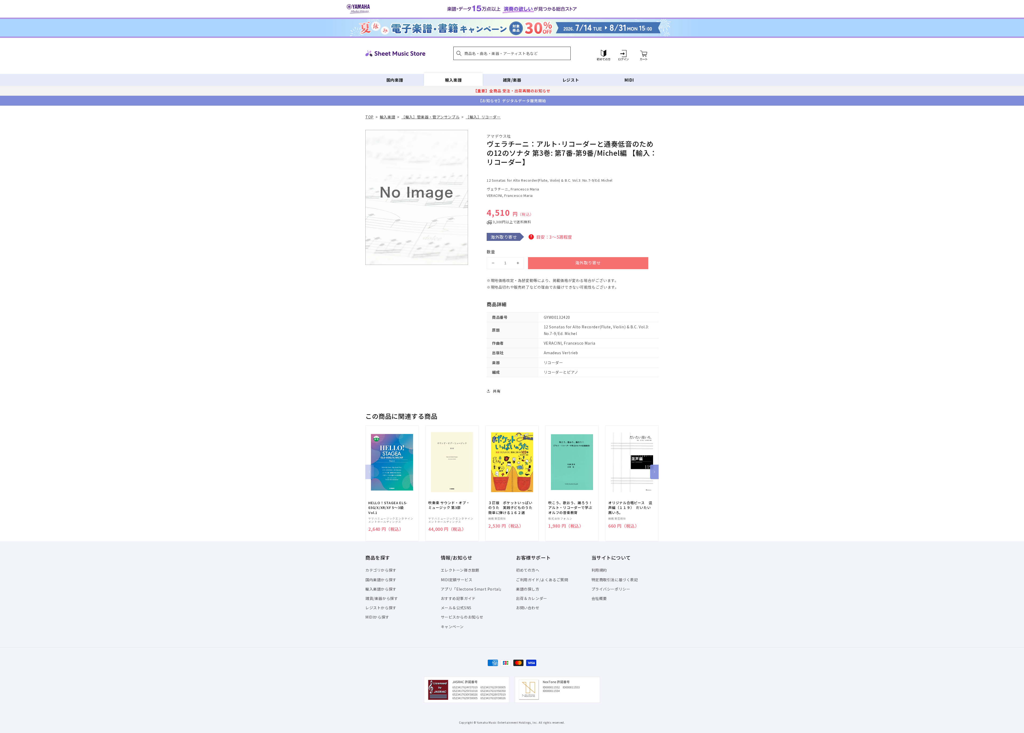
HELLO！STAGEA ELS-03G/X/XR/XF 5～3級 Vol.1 (387, 507)
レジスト (570, 80)
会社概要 (599, 598)
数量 (491, 251)
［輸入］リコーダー (483, 116)
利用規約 (599, 570)
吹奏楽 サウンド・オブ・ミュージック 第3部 (449, 505)
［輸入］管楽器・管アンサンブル (430, 116)
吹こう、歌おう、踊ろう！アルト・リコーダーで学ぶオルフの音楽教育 (570, 507)
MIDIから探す (377, 617)
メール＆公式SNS (456, 607)
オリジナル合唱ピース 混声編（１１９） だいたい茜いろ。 (630, 507)
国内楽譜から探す (381, 579)
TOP (369, 116)
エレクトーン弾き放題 (460, 570)
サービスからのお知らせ (462, 617)
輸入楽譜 (453, 80)
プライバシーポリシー (610, 589)
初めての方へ (527, 570)
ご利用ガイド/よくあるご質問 (542, 579)
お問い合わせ (527, 607)
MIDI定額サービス (457, 579)
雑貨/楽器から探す (381, 598)
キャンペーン (452, 626)
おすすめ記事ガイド (458, 598)
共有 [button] (497, 391)
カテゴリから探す (381, 570)
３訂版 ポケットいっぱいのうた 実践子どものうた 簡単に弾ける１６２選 (512, 507)
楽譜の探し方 (527, 589)
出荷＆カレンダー (531, 598)
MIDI (629, 80)
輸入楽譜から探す (381, 589)
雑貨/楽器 (512, 80)
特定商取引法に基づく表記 (614, 579)
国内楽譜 (394, 80)
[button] (512, 53)
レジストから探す (381, 607)
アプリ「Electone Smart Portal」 (472, 589)
